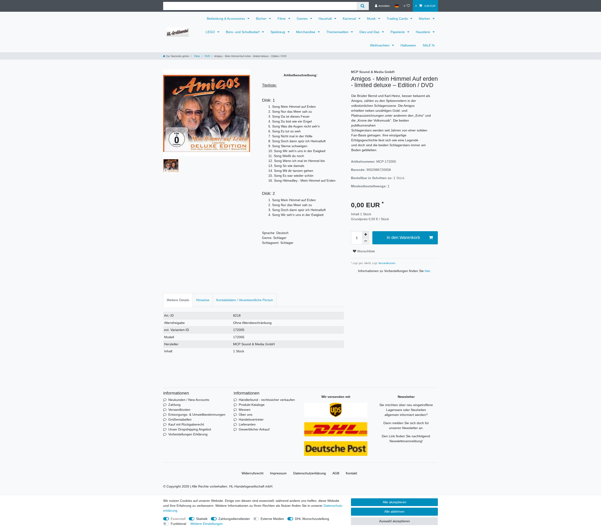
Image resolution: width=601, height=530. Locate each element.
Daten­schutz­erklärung (309, 473)
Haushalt (326, 18)
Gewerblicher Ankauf (254, 429)
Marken (425, 18)
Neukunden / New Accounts (188, 400)
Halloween (408, 45)
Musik (372, 18)
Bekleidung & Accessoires (226, 18)
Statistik (202, 519)
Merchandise (306, 32)
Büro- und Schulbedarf (243, 32)
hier (427, 271)
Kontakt (351, 473)
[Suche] (363, 6)
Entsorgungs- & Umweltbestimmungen (196, 414)
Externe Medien (272, 519)
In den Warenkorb (403, 237)
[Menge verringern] (365, 241)
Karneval (350, 18)
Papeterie (398, 32)
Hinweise (202, 300)
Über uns (245, 414)
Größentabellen (180, 419)
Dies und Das (369, 32)
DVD (207, 56)
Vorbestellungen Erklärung (188, 434)
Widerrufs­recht (252, 473)
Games (302, 18)
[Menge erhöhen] (365, 234)
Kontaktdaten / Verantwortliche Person (244, 300)
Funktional (178, 524)
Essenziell (178, 519)
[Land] (396, 6)
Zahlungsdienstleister (234, 519)
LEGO (211, 32)
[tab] (178, 300)
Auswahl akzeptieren (394, 521)
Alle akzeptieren (394, 502)
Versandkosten (386, 263)
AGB (335, 473)
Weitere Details (178, 300)
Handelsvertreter (251, 419)
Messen (244, 409)
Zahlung (174, 405)
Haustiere (423, 32)
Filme (282, 18)
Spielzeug (278, 32)
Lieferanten (247, 424)
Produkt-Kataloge (252, 405)
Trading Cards (398, 18)
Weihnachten (380, 45)
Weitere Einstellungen (206, 524)
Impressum (278, 473)
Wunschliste (365, 251)
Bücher (261, 18)
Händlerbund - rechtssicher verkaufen (267, 400)
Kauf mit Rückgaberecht (186, 424)
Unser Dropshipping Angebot (189, 429)
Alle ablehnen (394, 511)
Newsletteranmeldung (405, 441)
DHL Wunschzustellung (312, 519)
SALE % (429, 45)
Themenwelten (337, 32)
